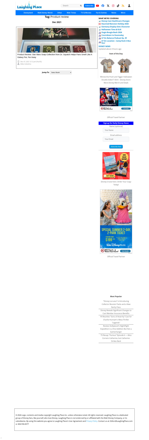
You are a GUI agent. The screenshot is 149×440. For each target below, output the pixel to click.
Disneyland (28, 13)
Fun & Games (101, 13)
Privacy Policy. (92, 421)
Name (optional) (116, 126)
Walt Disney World (45, 13)
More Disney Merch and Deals (116, 83)
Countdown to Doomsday (112, 35)
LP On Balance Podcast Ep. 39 (114, 38)
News (113, 13)
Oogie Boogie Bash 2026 (111, 32)
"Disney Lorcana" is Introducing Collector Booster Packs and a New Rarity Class (116, 304)
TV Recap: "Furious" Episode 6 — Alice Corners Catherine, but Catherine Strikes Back (116, 338)
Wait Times (71, 13)
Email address (116, 135)
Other (59, 13)
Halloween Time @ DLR (111, 29)
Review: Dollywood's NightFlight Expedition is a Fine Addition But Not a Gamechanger (116, 329)
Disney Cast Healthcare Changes (115, 21)
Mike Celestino (25, 64)
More (123, 13)
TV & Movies (86, 13)
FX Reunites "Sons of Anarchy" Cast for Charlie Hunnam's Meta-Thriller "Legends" (116, 319)
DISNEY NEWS (104, 46)
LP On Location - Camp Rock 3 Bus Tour (116, 42)
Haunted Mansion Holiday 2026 (115, 24)
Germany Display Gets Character (115, 26)
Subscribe (89, 6)
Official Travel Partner (116, 117)
